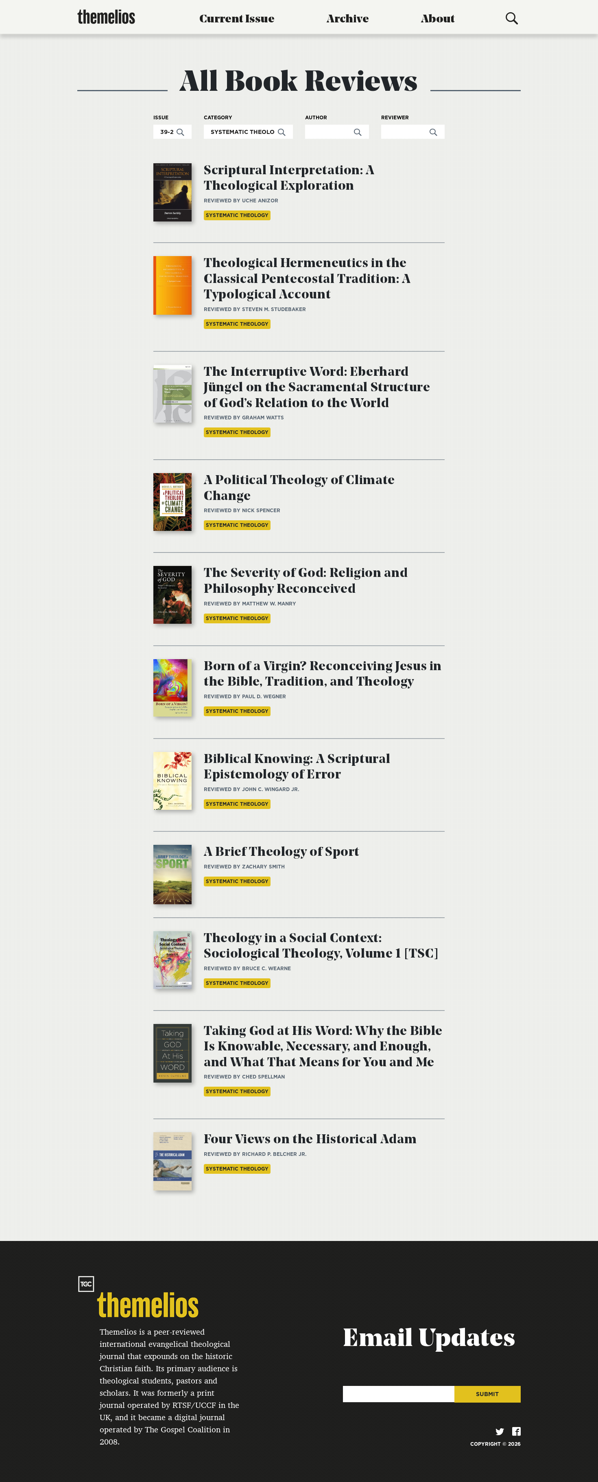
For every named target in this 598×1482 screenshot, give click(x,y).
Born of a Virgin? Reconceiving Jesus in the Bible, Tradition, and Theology (323, 674)
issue (160, 117)
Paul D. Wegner (264, 696)
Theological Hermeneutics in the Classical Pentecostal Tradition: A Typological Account (307, 279)
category (218, 117)
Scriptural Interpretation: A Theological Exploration (289, 178)
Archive (348, 19)
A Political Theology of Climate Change (299, 488)
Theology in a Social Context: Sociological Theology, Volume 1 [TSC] (321, 946)
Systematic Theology (237, 215)
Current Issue (237, 19)
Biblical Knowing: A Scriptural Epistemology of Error (297, 767)
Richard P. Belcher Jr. (274, 1154)
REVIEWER (395, 117)
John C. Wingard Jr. (270, 789)
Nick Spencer (261, 510)
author (316, 117)
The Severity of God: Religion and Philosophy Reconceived (306, 581)
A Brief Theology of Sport (282, 852)
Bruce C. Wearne (266, 968)
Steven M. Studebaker (274, 309)
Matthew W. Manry (269, 603)
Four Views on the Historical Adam (310, 1140)
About (438, 19)
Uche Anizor (260, 200)
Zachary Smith (263, 866)
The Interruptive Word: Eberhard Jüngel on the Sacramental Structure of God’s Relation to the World (317, 388)
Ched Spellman (263, 1076)
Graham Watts (263, 417)
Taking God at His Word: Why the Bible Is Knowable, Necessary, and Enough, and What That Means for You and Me (323, 1047)
